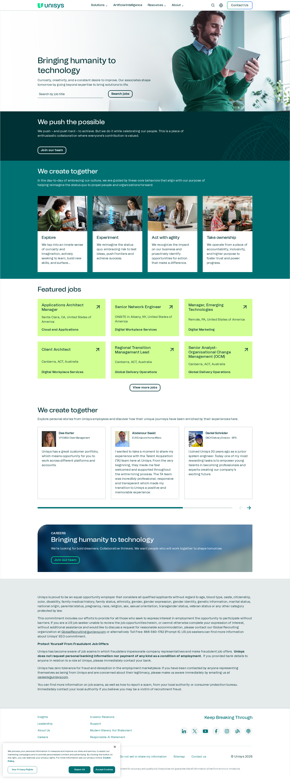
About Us (44, 730)
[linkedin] (184, 731)
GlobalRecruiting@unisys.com (83, 632)
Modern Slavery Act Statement (111, 730)
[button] (241, 507)
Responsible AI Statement (107, 737)
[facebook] (216, 731)
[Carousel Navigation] (245, 507)
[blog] (238, 731)
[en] (221, 5)
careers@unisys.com (53, 677)
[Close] (114, 746)
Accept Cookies (104, 770)
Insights (43, 717)
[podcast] (248, 731)
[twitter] (195, 731)
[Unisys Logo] (51, 5)
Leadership (45, 723)
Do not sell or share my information (143, 756)
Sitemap (179, 756)
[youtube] (205, 731)
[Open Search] (213, 5)
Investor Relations (102, 717)
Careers (43, 737)
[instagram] (227, 731)
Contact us (198, 756)
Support (95, 723)
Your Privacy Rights (22, 770)
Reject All (79, 770)
